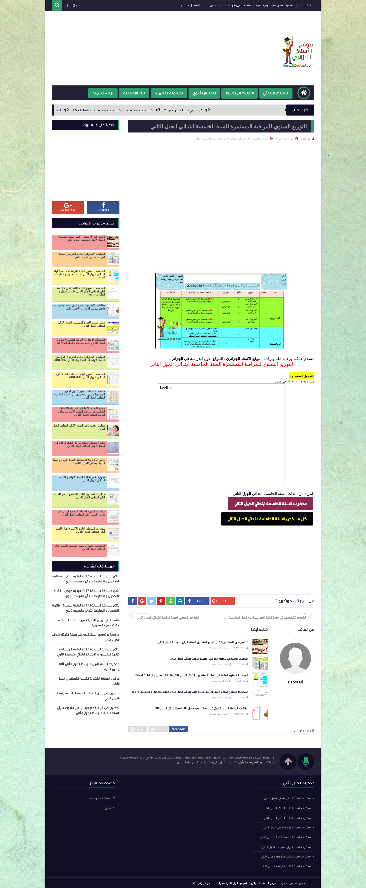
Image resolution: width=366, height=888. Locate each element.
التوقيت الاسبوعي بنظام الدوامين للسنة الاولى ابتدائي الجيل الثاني (209, 659)
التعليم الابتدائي (275, 93)
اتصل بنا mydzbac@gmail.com (197, 5)
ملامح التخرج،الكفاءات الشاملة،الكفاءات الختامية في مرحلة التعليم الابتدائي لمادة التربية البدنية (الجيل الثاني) (81, 411)
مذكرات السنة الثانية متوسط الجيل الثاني (286, 857)
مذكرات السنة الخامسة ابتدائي (210, 138)
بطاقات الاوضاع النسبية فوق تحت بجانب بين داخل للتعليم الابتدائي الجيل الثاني (201, 708)
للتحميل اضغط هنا (301, 376)
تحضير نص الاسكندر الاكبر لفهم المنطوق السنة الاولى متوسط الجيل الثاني (203, 642)
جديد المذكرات (238, 138)
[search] (57, 5)
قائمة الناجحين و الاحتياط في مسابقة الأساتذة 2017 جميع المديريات (88, 622)
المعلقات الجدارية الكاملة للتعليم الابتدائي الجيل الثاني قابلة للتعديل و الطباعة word (81, 341)
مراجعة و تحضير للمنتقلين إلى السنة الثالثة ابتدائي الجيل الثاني (85, 637)
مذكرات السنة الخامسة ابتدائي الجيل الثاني (270, 504)
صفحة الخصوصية (301, 12)
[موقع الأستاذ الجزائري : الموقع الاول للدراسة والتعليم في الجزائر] (298, 65)
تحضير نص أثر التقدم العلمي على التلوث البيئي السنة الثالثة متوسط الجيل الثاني (88, 710)
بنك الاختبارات (134, 93)
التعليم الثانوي (204, 93)
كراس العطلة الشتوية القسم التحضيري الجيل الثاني (88, 681)
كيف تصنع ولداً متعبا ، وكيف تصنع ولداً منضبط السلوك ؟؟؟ (228, 110)
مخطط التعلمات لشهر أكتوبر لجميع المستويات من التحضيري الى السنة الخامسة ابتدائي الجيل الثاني (79, 394)
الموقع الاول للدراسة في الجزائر (197, 358)
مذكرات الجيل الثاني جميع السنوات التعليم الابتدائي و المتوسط (258, 5)
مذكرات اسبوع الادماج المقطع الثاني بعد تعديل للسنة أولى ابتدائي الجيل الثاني (81, 513)
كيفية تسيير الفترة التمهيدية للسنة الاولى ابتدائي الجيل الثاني (81, 324)
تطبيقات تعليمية (169, 93)
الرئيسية (306, 5)
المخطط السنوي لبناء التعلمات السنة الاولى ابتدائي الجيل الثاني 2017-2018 (79, 375)
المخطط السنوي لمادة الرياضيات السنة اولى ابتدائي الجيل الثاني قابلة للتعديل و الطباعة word (191, 675)
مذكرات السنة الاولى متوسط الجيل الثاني (286, 847)
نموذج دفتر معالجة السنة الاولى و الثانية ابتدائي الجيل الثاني (82, 478)
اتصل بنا (106, 808)
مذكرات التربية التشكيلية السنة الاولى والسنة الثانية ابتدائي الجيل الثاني (79, 461)
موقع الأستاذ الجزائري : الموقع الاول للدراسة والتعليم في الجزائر (237, 883)
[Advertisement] (129, 51)
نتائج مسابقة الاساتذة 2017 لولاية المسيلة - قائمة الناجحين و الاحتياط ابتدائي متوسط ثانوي (88, 652)
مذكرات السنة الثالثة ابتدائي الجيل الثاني (287, 818)
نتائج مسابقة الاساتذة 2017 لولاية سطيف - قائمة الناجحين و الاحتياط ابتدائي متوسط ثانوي (85, 579)
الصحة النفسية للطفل (161, 110)
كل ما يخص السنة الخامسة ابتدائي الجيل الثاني (267, 519)
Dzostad (240, 664)
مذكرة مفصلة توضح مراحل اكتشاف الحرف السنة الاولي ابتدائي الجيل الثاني (80, 444)
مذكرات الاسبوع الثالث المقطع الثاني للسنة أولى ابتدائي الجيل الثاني (79, 496)
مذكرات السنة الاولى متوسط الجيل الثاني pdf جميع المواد (89, 666)
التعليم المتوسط (240, 93)
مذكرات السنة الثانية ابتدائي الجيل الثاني (287, 808)
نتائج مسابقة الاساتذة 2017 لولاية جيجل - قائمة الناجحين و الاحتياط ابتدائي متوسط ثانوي (86, 593)
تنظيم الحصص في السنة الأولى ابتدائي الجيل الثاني (79, 427)
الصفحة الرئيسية (259, 138)
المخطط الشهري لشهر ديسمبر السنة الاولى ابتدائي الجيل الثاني (79, 547)
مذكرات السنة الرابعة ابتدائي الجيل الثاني (287, 827)
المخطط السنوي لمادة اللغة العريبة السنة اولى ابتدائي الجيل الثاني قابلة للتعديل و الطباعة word (190, 692)
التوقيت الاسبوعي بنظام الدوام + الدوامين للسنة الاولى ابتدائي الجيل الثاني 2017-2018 (79, 358)
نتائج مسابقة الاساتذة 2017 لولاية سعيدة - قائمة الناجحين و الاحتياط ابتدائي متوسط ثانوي (85, 608)
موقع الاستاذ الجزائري (243, 358)
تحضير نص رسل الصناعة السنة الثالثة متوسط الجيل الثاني (88, 696)
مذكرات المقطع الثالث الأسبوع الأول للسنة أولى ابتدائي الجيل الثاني (80, 530)
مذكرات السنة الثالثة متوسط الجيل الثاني (286, 866)
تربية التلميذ (103, 93)
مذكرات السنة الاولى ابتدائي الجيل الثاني (287, 798)
